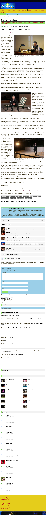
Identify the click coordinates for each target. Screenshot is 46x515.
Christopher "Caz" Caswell (12, 460)
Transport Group (28, 198)
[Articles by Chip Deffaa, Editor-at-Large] (3, 457)
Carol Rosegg (4, 196)
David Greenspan (18, 196)
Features (35, 10)
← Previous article (5, 220)
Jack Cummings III (5, 198)
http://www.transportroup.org (35, 190)
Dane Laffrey (11, 196)
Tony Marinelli (9, 432)
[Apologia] (3, 233)
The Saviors (30, 405)
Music (18, 10)
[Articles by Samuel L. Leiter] (3, 485)
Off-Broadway (21, 26)
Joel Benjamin (15, 26)
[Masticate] (3, 386)
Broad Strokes (8, 389)
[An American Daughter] (25, 391)
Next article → (41, 220)
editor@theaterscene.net (6, 300)
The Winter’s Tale (9, 394)
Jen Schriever (13, 198)
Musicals (9, 10)
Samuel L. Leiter (9, 483)
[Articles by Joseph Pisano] (3, 451)
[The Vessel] (3, 402)
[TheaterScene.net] (23, 5)
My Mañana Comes (10, 364)
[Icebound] (3, 249)
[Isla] (25, 386)
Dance (29, 10)
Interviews (41, 10)
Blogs (2, 12)
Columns (3, 10)
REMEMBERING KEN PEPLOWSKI (16, 354)
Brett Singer (8, 477)
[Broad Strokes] (3, 391)
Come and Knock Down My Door (13, 330)
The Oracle (8, 351)
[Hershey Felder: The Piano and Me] (3, 407)
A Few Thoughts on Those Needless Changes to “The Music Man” (18, 327)
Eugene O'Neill (26, 196)
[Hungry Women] (25, 402)
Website (3, 288)
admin (7, 437)
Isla (28, 384)
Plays (14, 10)
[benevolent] (25, 381)
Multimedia (24, 10)
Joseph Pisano (9, 449)
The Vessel (8, 400)
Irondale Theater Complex (35, 196)
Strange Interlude (20, 198)
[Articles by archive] (3, 417)
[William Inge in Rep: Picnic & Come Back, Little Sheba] (3, 239)
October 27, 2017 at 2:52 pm (12, 258)
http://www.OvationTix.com (22, 190)
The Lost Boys (10, 337)
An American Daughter (32, 389)
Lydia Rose (8, 471)
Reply (19, 258)
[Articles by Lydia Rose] (3, 474)
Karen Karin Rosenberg (11, 488)
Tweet (11, 32)
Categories (3, 373)
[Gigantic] (3, 229)
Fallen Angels (10, 343)
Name (3, 281)
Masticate (14, 14)
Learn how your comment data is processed (24, 294)
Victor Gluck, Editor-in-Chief (12, 421)
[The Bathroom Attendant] (3, 381)
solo (27, 26)
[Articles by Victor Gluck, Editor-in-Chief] (3, 423)
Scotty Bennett (9, 443)
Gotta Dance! (9, 334)
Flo (5, 340)
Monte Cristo (8, 357)
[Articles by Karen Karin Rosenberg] (3, 491)
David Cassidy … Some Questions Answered (10, 315)
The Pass (29, 394)
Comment (4, 272)
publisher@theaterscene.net (7, 298)
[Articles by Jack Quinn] (3, 468)
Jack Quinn (8, 466)
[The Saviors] (25, 407)
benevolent (30, 379)
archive (7, 415)
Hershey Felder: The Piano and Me (12, 405)
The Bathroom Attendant (10, 379)
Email (3, 285)
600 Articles (21, 208)
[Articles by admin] (3, 440)
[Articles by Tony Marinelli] (3, 434)
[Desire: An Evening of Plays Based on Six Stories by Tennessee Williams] (3, 244)
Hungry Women (30, 400)
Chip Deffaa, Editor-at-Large (12, 454)
